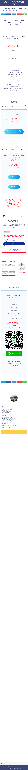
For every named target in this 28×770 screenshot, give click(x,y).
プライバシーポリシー (11, 766)
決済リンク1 (14, 177)
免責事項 (18, 766)
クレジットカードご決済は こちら (14, 131)
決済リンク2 (14, 186)
